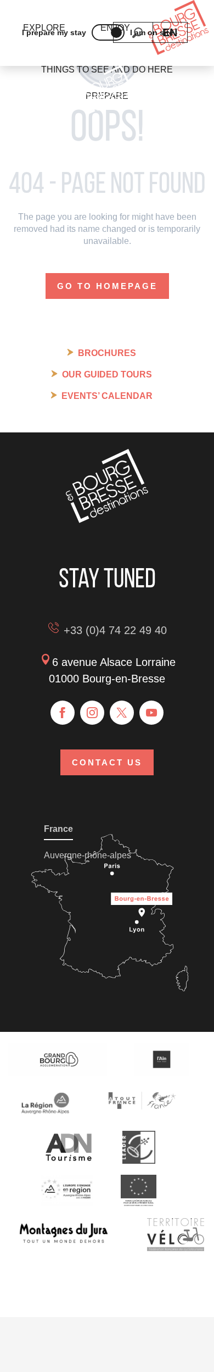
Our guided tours (107, 374)
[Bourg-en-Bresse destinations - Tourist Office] (107, 520)
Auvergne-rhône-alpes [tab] (87, 855)
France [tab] (58, 829)
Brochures (107, 353)
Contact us (107, 762)
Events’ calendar (107, 396)
